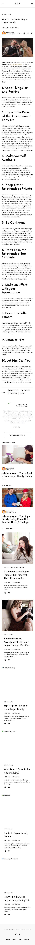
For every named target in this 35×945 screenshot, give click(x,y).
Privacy (26, 939)
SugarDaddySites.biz (14, 930)
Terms (20, 939)
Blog (14, 939)
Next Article (6, 486)
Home (8, 939)
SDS (18, 3)
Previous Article (9, 443)
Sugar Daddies (19, 567)
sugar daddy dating (16, 64)
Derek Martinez (10, 32)
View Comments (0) (16, 435)
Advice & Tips (6, 14)
